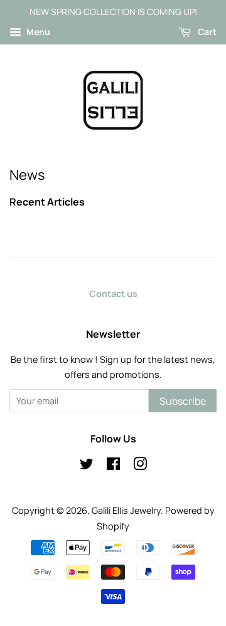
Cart (206, 32)
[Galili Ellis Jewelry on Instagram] (140, 466)
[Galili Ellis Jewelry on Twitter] (87, 466)
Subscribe (182, 401)
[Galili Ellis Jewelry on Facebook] (113, 466)
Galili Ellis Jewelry (126, 510)
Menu (37, 32)
